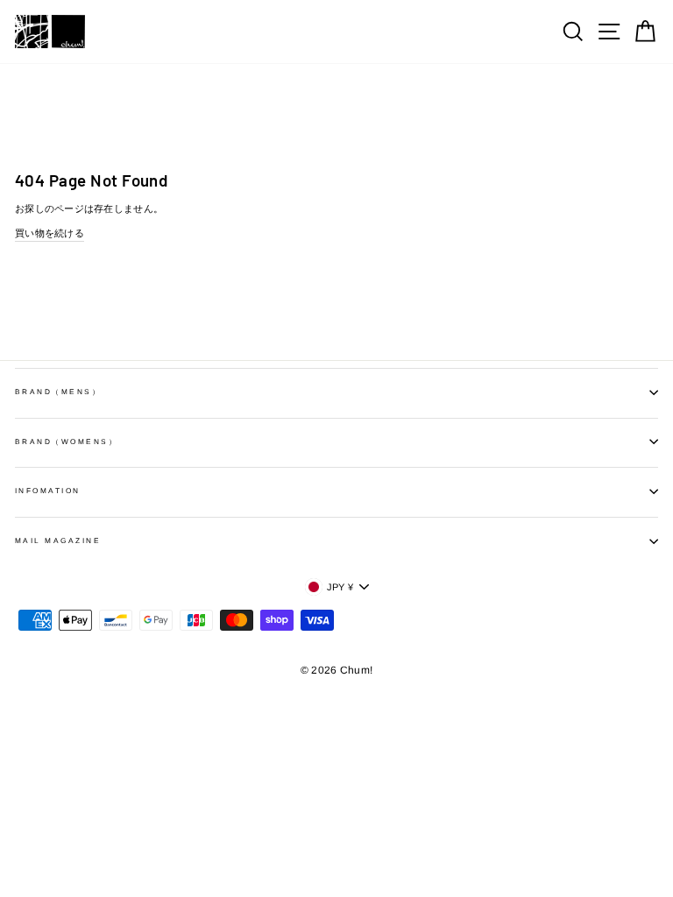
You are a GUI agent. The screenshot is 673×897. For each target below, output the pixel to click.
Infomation (48, 491)
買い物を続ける (49, 233)
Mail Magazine (58, 541)
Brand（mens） (58, 392)
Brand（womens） (66, 442)
